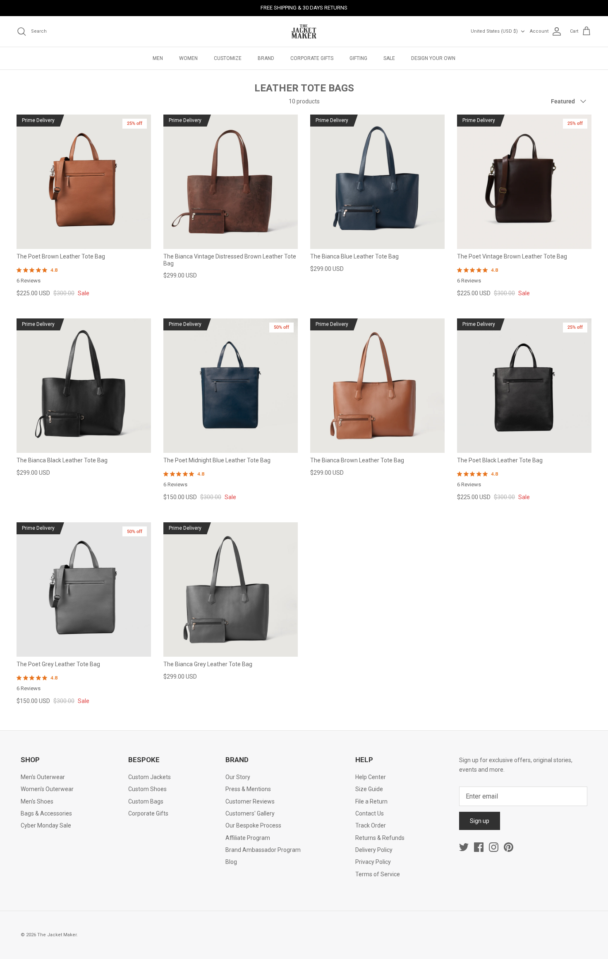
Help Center (370, 777)
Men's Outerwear (43, 777)
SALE (389, 58)
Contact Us (369, 813)
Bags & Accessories (46, 813)
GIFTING (358, 58)
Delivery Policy (374, 850)
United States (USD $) (494, 31)
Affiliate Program (247, 838)
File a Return (371, 801)
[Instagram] (493, 847)
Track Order (370, 825)
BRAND (266, 58)
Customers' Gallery (250, 813)
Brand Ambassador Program (263, 850)
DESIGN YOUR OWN (433, 58)
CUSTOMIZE (228, 58)
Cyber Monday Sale (46, 825)
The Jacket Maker (57, 934)
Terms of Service (377, 874)
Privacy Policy (373, 862)
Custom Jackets (149, 777)
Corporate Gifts (148, 813)
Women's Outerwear (47, 789)
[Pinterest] (508, 847)
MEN (158, 58)
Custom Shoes (147, 789)
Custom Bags (145, 801)
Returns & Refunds (380, 838)
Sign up (479, 821)
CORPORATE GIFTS (311, 58)
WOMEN (188, 58)
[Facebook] (479, 847)
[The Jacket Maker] (304, 31)
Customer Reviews (250, 801)
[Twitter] (464, 847)
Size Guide (369, 789)
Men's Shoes (37, 801)
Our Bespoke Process (253, 825)
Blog (231, 862)
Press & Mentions (248, 789)
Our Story (237, 777)
